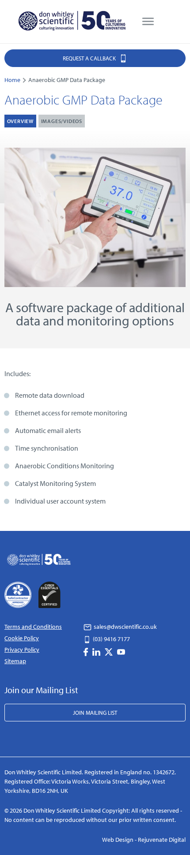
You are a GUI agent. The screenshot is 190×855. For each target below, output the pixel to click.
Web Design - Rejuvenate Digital (144, 840)
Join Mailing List (95, 712)
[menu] (148, 22)
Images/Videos (61, 121)
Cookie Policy (21, 638)
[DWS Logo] (73, 21)
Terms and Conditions (33, 627)
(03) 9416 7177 (110, 639)
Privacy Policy (21, 649)
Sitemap (15, 661)
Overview (20, 121)
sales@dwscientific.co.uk (124, 627)
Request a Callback (90, 58)
